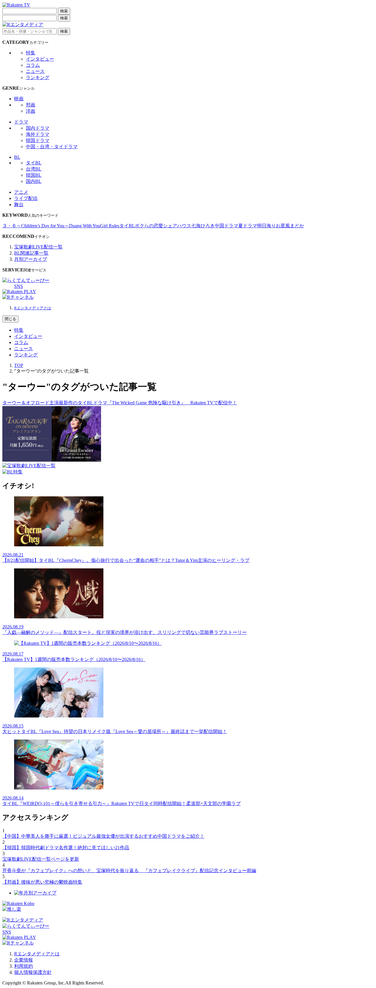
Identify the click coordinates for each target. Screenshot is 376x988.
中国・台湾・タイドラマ (52, 146)
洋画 (30, 111)
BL (17, 157)
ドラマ (21, 121)
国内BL (33, 181)
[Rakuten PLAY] (19, 291)
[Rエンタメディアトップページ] (22, 919)
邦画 (30, 104)
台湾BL (33, 168)
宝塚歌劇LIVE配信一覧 (38, 246)
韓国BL (33, 175)
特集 (30, 52)
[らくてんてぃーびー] (25, 280)
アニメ (21, 192)
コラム (33, 65)
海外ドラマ (37, 134)
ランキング (37, 77)
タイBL (33, 162)
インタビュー (40, 58)
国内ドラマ (37, 128)
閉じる (10, 319)
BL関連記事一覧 (31, 253)
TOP (18, 365)
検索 (64, 11)
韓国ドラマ (37, 140)
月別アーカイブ (30, 259)
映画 (19, 98)
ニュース (35, 71)
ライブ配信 (26, 198)
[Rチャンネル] (18, 297)
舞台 (19, 204)
